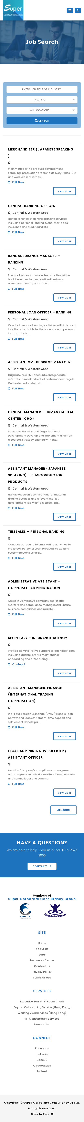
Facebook (42, 1048)
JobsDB (42, 1060)
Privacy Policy (42, 972)
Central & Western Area (30, 213)
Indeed (42, 1071)
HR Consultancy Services (42, 1019)
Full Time (18, 182)
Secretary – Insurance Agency (37, 638)
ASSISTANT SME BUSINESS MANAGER (39, 362)
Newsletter (42, 1024)
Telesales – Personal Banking (36, 531)
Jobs (42, 955)
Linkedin (42, 1054)
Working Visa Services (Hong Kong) (42, 1013)
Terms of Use (42, 977)
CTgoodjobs (42, 1066)
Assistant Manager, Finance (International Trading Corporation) (35, 694)
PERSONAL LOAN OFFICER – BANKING (40, 312)
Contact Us (42, 866)
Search (43, 120)
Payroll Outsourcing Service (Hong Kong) (42, 1007)
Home (42, 943)
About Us (42, 949)
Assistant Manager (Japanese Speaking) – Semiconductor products (37, 475)
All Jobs (63, 810)
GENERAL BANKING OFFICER (31, 206)
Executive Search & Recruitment (42, 1001)
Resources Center (42, 960)
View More (64, 191)
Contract (18, 664)
